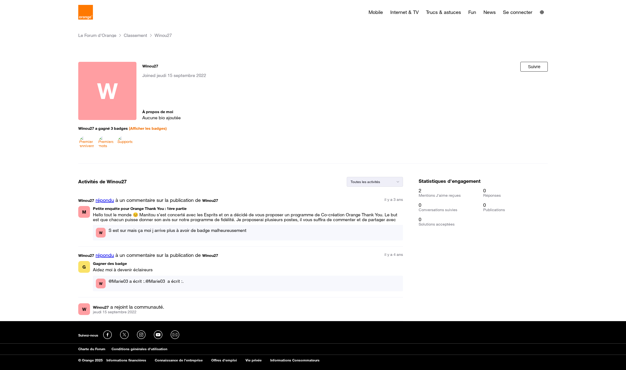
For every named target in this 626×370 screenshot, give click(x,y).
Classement (135, 35)
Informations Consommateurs (295, 360)
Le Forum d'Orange (97, 35)
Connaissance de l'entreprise (179, 360)
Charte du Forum (91, 349)
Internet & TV (404, 12)
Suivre (534, 66)
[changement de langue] (542, 12)
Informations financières (126, 360)
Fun (472, 12)
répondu (105, 200)
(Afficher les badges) (148, 128)
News (489, 12)
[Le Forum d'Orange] (85, 12)
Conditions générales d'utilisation (139, 349)
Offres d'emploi (224, 360)
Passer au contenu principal (26, 3)
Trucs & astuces (443, 12)
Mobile (376, 12)
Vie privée (254, 360)
